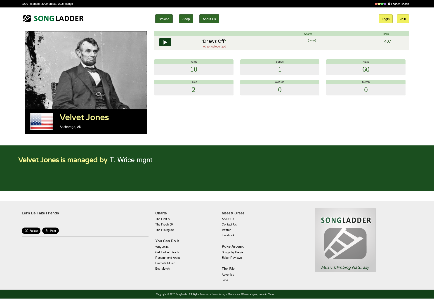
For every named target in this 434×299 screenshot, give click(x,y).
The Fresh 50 (164, 224)
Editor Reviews (232, 257)
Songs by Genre (232, 252)
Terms (214, 294)
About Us (209, 19)
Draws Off (213, 41)
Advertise (228, 274)
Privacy (222, 294)
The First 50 (163, 219)
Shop (186, 19)
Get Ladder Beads (167, 252)
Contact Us (229, 224)
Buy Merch (162, 268)
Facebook (228, 235)
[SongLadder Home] (345, 236)
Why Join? (162, 246)
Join (403, 19)
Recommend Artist (167, 257)
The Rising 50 (164, 230)
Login (386, 19)
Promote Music (165, 263)
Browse (164, 19)
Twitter (226, 230)
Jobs (225, 280)
